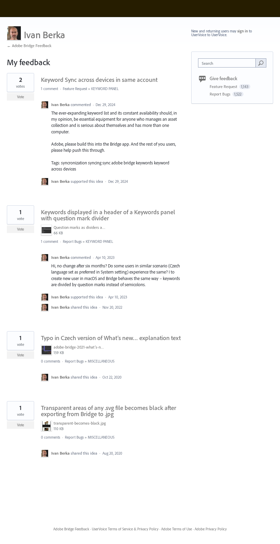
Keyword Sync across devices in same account (99, 80)
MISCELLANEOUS (101, 361)
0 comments (50, 361)
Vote (20, 96)
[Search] (260, 62)
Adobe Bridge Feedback (71, 529)
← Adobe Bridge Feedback (29, 45)
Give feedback (223, 78)
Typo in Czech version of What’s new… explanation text (111, 338)
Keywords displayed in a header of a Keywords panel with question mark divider (108, 215)
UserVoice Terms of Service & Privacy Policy (125, 529)
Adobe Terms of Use (176, 529)
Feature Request (75, 88)
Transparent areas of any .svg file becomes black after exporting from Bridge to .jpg (108, 411)
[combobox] (228, 62)
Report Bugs (72, 241)
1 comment (49, 88)
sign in (242, 31)
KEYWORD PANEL (104, 88)
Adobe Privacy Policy (211, 529)
